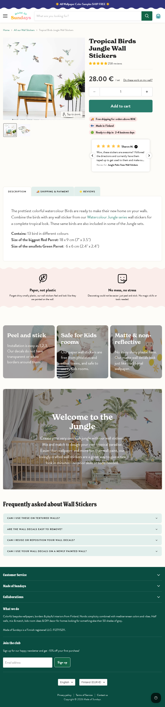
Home (6, 30)
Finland (91, 682)
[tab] (17, 191)
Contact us (102, 695)
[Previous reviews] (92, 155)
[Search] (146, 16)
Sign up (62, 662)
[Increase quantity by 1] (147, 91)
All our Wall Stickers (24, 30)
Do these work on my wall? (138, 80)
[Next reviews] (149, 155)
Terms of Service (84, 695)
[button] (10, 130)
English (64, 682)
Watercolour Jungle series (107, 217)
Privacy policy (64, 695)
